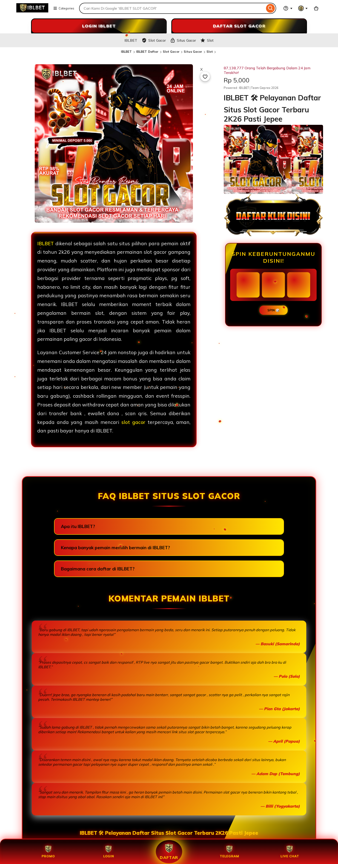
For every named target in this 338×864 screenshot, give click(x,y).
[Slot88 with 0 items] (316, 8)
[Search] (270, 8)
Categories (66, 8)
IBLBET (126, 51)
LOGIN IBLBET (99, 26)
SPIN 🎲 (273, 310)
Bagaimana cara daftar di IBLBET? (98, 569)
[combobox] (172, 8)
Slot (209, 51)
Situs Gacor (193, 51)
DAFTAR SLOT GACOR (239, 26)
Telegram (229, 856)
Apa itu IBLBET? (78, 526)
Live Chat (290, 856)
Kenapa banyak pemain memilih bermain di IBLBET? (115, 547)
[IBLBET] (32, 11)
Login (108, 856)
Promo (48, 856)
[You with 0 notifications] (303, 8)
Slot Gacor (171, 51)
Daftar (169, 857)
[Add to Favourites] (205, 76)
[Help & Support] (287, 8)
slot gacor (133, 422)
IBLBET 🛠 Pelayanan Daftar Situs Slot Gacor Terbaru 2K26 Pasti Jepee (169, 833)
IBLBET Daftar (147, 51)
